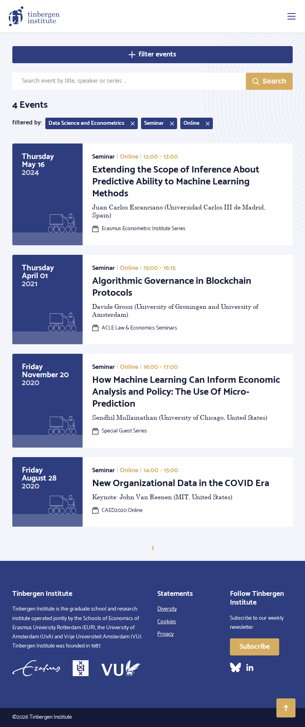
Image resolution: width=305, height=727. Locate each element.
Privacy (165, 634)
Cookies (166, 621)
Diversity (167, 609)
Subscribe (254, 647)
